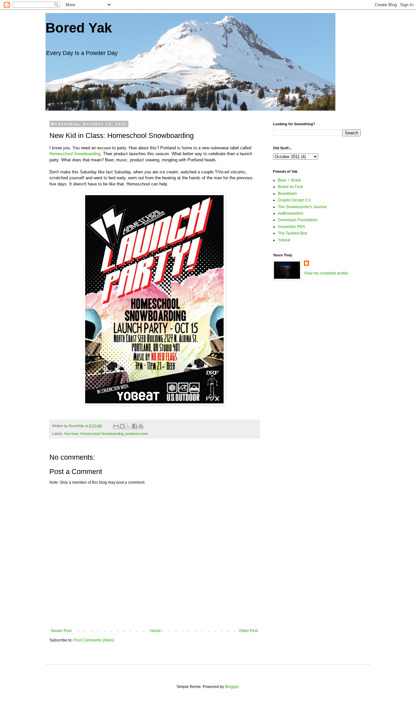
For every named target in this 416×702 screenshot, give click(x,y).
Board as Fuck (290, 186)
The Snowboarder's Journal (302, 207)
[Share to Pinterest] (140, 426)
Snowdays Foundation (298, 220)
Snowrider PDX (291, 226)
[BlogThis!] (122, 426)
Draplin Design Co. (295, 200)
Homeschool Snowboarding (74, 153)
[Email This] (116, 426)
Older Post (248, 630)
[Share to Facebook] (134, 426)
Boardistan (287, 193)
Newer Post (61, 630)
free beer (71, 434)
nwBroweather (291, 213)
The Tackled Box (292, 233)
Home (155, 630)
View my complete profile (326, 273)
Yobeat (284, 240)
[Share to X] (128, 426)
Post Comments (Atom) (93, 640)
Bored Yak (79, 27)
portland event (136, 434)
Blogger (232, 686)
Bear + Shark (289, 180)
